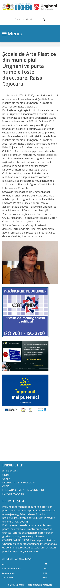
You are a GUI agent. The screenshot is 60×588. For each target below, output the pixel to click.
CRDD (5, 486)
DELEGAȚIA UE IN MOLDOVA (19, 482)
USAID (6, 479)
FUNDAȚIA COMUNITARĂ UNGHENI (23, 490)
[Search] (44, 19)
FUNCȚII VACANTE (13, 493)
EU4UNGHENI (10, 471)
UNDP (6, 475)
